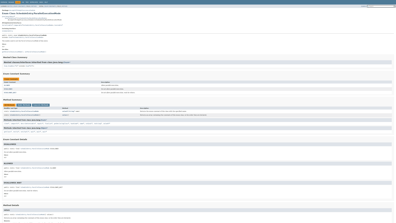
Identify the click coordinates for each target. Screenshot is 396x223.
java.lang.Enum (10, 18)
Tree (27, 2)
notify (15, 132)
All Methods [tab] (9, 105)
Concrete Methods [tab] (40, 105)
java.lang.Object (8, 16)
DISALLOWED (8, 89)
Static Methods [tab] (24, 105)
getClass (7, 132)
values (64, 115)
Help (46, 2)
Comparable (18, 25)
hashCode (74, 123)
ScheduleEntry (7, 31)
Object (44, 128)
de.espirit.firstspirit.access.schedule (22, 10)
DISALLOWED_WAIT (10, 92)
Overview (4, 2)
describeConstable (28, 123)
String (71, 111)
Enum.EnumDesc (9, 66)
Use (23, 2)
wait (32, 132)
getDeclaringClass (61, 123)
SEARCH (363, 6)
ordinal (88, 123)
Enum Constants (19, 6)
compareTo (14, 123)
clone (6, 123)
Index (41, 2)
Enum (10, 37)
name (81, 123)
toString (97, 123)
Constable (58, 25)
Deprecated (34, 2)
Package (11, 2)
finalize (48, 123)
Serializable (7, 25)
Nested (9, 6)
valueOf (65, 111)
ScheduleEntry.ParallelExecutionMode (32, 18)
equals (39, 123)
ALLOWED (7, 85)
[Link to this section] (29, 57)
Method (34, 6)
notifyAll (24, 132)
